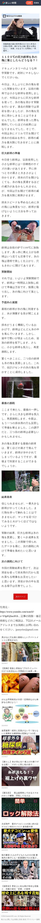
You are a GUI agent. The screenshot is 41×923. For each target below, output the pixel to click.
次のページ (20, 597)
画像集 (36, 3)
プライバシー (31, 919)
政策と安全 (18, 919)
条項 (24, 919)
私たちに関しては (7, 919)
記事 (29, 3)
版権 (38, 919)
